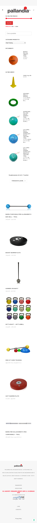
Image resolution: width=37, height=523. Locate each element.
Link (18, 506)
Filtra (9, 23)
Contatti (18, 509)
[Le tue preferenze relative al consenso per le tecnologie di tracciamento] (34, 520)
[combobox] (18, 181)
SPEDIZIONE (18, 488)
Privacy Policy (18, 518)
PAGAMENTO (18, 485)
